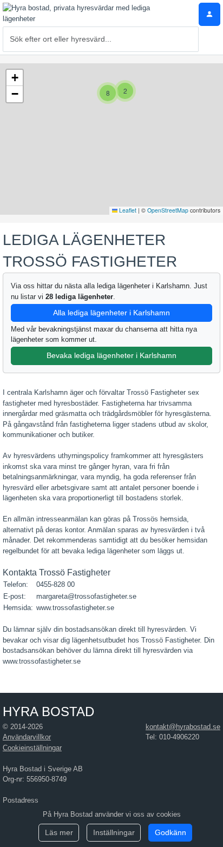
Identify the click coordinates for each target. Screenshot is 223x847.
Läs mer (59, 832)
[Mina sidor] (209, 14)
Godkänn (170, 832)
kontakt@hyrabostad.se (183, 727)
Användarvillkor (27, 737)
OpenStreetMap (167, 210)
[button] (125, 91)
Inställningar (114, 832)
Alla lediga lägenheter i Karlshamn (111, 312)
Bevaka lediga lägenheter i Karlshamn (111, 355)
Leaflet (126, 210)
